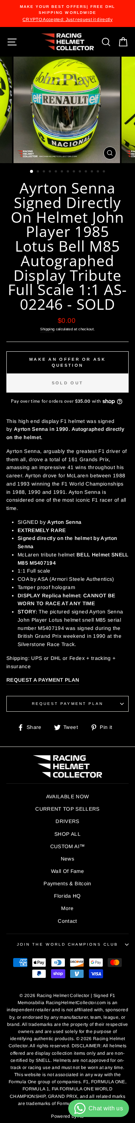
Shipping (47, 329)
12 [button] (98, 172)
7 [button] (68, 172)
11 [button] (92, 172)
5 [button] (56, 172)
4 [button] (50, 172)
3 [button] (44, 172)
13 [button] (104, 172)
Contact (67, 921)
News (67, 859)
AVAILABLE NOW (67, 796)
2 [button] (38, 172)
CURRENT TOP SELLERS (67, 809)
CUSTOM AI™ (67, 846)
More (67, 908)
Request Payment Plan (67, 704)
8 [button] (74, 172)
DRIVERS (67, 821)
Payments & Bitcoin (67, 883)
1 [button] (32, 172)
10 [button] (86, 172)
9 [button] (80, 172)
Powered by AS (67, 1116)
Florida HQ (67, 896)
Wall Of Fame (67, 871)
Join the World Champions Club (67, 944)
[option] (67, 13)
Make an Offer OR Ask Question (67, 362)
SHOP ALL (67, 834)
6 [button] (62, 172)
